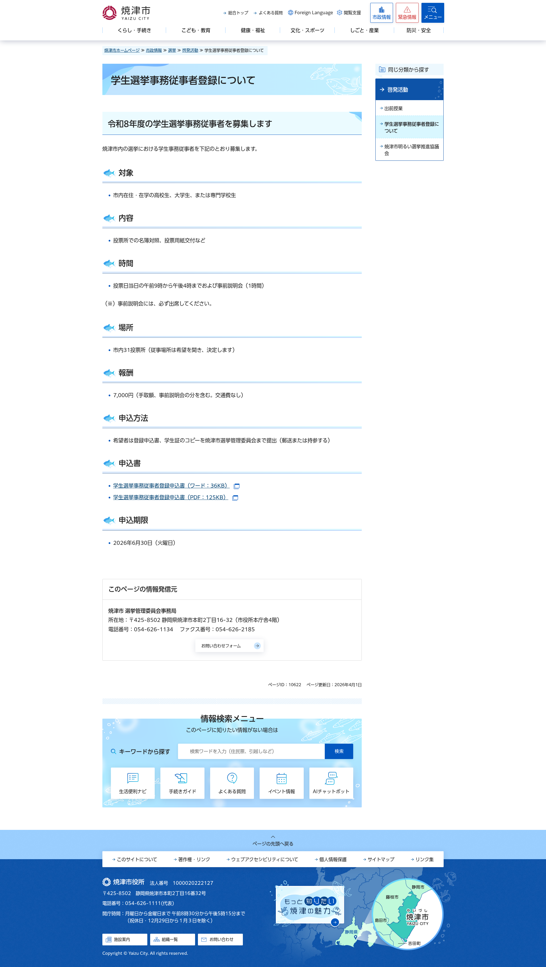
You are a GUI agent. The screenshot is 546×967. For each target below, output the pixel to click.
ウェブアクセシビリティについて (264, 859)
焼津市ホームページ (122, 50)
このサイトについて (137, 859)
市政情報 (154, 50)
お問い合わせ (221, 939)
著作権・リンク (194, 859)
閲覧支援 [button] (352, 13)
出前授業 (393, 108)
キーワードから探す (144, 751)
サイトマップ (381, 859)
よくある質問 (271, 13)
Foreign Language (314, 13)
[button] (407, 13)
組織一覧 (170, 939)
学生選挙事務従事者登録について (411, 127)
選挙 (172, 50)
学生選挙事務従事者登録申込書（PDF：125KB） (175, 497)
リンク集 (424, 859)
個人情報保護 (333, 859)
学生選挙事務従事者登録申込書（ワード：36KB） (176, 485)
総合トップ (238, 13)
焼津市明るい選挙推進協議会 (411, 150)
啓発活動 (190, 50)
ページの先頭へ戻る (273, 844)
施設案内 (122, 939)
